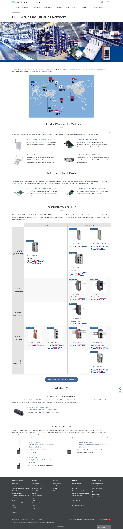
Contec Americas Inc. (103, 519)
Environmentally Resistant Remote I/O (21, 488)
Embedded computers (17, 493)
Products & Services (17, 480)
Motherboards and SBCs (18, 502)
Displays (14, 507)
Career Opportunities (97, 488)
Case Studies (35, 508)
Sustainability (95, 486)
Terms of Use (24, 519)
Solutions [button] (37, 7)
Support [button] (59, 7)
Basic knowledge (76, 486)
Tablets (13, 505)
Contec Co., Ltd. (73, 519)
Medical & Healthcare (37, 495)
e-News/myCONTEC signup (78, 505)
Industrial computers (17, 498)
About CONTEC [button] (72, 7)
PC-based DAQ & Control (18, 486)
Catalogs (54, 490)
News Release (96, 492)
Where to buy (75, 502)
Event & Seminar (97, 497)
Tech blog (74, 488)
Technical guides (56, 486)
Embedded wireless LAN (17, 510)
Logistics (34, 498)
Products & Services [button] (23, 7)
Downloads (55, 480)
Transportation (35, 490)
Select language (101, 527)
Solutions (34, 480)
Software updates (76, 498)
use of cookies (50, 522)
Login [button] (103, 2)
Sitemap (40, 519)
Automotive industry (37, 486)
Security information (77, 495)
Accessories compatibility (78, 490)
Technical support (76, 483)
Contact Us (84, 7)
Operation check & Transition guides (80, 493)
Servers (13, 500)
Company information (97, 483)
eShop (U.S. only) (99, 7)
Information (95, 494)
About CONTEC (96, 480)
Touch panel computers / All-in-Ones (20, 495)
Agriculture (34, 505)
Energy (33, 500)
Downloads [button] (48, 7)
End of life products (76, 500)
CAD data (54, 488)
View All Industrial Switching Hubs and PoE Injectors (61, 379)
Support (74, 480)
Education (34, 493)
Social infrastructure (37, 488)
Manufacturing (35, 483)
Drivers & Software (56, 483)
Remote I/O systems (16, 490)
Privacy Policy (15, 519)
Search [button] (109, 2)
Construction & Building (37, 502)
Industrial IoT (15, 483)
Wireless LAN (15, 512)
